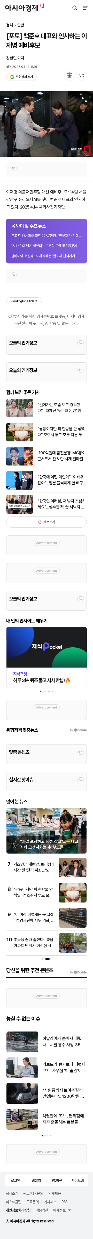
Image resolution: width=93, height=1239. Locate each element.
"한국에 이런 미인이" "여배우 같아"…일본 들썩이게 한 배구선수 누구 (62, 480)
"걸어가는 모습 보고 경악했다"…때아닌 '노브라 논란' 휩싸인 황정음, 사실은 (61, 408)
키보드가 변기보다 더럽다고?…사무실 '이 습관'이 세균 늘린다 (64, 1068)
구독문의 (32, 1201)
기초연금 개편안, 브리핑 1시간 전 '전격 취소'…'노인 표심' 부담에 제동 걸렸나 (33, 870)
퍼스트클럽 (13, 1201)
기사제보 (50, 1201)
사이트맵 (77, 1180)
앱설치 (36, 1180)
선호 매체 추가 (24, 77)
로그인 (15, 1180)
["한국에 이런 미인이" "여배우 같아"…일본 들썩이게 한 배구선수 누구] (19, 488)
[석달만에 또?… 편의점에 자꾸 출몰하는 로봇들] (22, 1128)
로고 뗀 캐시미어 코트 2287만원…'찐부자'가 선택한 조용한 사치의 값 (46, 236)
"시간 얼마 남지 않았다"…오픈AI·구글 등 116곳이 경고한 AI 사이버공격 (46, 246)
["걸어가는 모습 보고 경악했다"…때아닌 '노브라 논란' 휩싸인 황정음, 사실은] (19, 416)
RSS (64, 1201)
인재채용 (54, 1193)
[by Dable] (78, 972)
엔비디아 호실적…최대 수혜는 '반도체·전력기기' (43, 256)
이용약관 (42, 1210)
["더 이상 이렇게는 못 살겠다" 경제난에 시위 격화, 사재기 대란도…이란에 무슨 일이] (73, 926)
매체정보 (59, 1210)
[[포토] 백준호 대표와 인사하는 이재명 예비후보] (46, 124)
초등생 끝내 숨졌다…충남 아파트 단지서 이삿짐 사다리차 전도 (34, 945)
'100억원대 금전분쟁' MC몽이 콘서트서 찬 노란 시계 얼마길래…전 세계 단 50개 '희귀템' (61, 456)
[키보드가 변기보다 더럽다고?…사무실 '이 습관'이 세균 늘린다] (22, 1077)
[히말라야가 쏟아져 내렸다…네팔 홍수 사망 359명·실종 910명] (22, 1051)
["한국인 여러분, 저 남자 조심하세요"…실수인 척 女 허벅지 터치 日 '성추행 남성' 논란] (19, 512)
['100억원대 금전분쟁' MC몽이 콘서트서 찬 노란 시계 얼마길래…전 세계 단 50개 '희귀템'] (19, 464)
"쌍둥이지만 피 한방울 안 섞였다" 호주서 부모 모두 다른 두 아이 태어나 (62, 432)
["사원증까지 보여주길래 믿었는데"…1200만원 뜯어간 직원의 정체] (22, 1103)
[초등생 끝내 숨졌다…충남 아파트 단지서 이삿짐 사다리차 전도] (73, 952)
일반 (20, 25)
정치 (9, 25)
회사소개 (12, 1193)
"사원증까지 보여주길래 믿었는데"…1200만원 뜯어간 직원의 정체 (63, 1094)
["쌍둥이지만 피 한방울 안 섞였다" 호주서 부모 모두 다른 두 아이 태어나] (19, 440)
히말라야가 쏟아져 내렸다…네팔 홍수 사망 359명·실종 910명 (62, 1042)
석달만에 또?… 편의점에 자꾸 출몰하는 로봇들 (63, 1119)
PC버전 (57, 1180)
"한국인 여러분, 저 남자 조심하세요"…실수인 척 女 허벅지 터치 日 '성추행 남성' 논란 (61, 504)
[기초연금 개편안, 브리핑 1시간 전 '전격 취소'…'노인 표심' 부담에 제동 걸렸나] (73, 876)
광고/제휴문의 (33, 1193)
